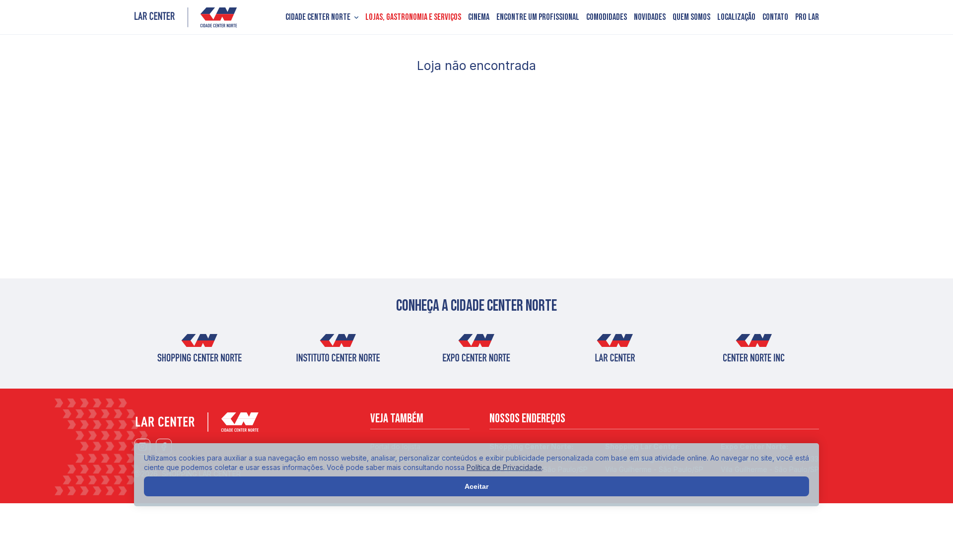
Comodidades (606, 17)
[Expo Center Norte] (476, 351)
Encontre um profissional (537, 17)
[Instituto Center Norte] (337, 351)
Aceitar (476, 486)
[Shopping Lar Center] (185, 17)
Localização (736, 17)
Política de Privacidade (504, 467)
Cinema (478, 17)
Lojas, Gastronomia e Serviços (413, 17)
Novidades (650, 17)
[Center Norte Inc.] (753, 351)
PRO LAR (807, 17)
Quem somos (691, 17)
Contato (775, 17)
